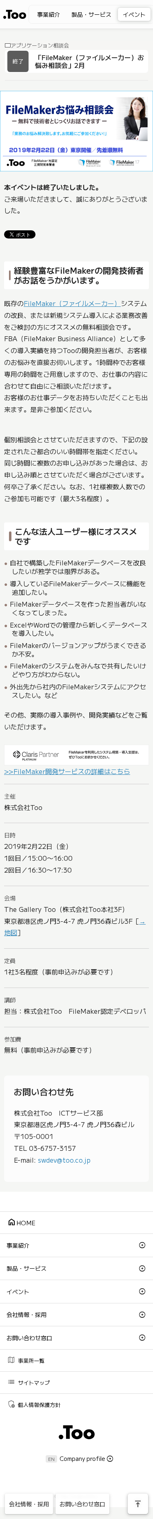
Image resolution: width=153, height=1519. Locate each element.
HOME (21, 1222)
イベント (134, 14)
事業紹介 (48, 14)
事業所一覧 (25, 1360)
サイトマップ (28, 1382)
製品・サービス (91, 14)
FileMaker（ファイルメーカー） (72, 303)
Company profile (82, 1458)
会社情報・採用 (27, 1314)
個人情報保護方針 (33, 1404)
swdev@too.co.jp (64, 1160)
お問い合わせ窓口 (29, 1338)
